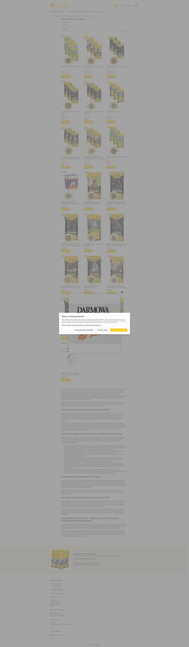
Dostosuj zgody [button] (102, 330)
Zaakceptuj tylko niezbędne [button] (84, 330)
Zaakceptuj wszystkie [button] (119, 330)
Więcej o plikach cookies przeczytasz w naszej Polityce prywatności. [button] (81, 325)
